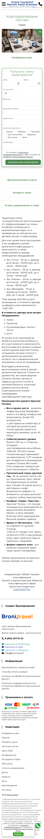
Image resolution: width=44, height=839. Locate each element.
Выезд (26, 80)
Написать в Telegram (17, 650)
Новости (6, 777)
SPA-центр (7, 764)
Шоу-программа (14, 134)
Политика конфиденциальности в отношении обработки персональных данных (21, 686)
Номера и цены (22, 192)
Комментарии (8, 142)
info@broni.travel (14, 653)
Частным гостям (10, 746)
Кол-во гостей (8, 89)
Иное (24, 137)
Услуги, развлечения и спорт (22, 205)
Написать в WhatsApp (17, 644)
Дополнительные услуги (12, 128)
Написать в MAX (14, 647)
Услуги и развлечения (13, 768)
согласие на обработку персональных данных (18, 830)
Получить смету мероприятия (23, 162)
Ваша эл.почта (8, 118)
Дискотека (12, 137)
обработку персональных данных (18, 157)
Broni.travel (12, 795)
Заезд (5, 80)
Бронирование (9, 785)
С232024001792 (21, 589)
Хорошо (18, 834)
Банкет (9, 132)
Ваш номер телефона (11, 109)
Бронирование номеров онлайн (18, 667)
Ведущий (31, 134)
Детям (5, 772)
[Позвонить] (40, 4)
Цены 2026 (7, 751)
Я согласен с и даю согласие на (21, 154)
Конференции (9, 755)
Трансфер (35, 132)
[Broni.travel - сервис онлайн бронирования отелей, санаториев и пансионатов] (17, 616)
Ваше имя (6, 99)
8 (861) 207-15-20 (14, 638)
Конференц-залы (22, 57)
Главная (22, 25)
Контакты (6, 790)
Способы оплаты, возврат (15, 672)
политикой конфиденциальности (15, 153)
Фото (4, 781)
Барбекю (21, 132)
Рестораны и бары (11, 759)
